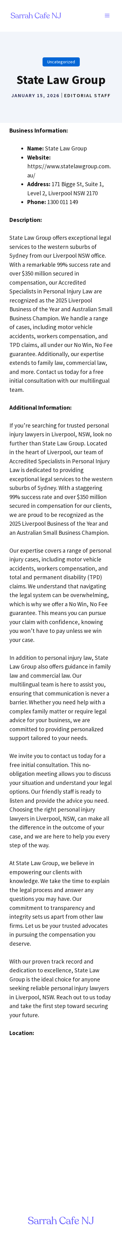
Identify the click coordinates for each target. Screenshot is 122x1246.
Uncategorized (61, 62)
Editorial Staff (87, 95)
